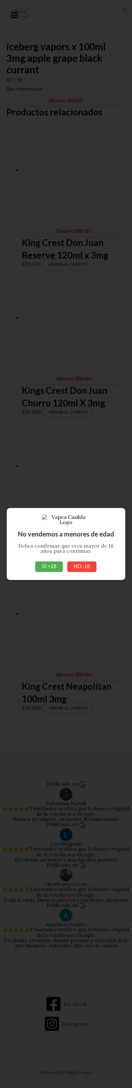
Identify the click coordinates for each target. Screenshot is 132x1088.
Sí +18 (49, 566)
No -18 (82, 566)
